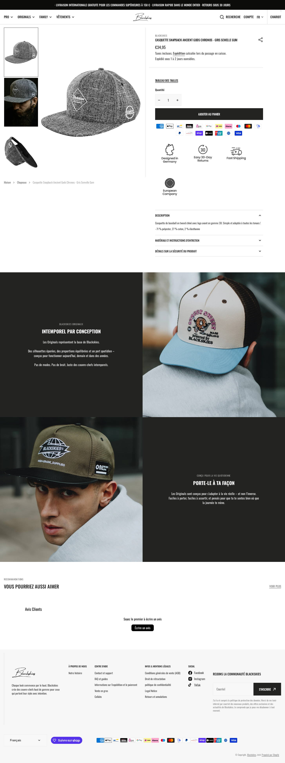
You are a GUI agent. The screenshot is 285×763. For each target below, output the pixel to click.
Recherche (233, 17)
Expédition (179, 53)
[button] (260, 39)
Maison (7, 182)
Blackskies (251, 754)
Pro (6, 17)
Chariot (275, 16)
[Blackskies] (142, 17)
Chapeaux (21, 182)
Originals (24, 17)
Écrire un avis (142, 627)
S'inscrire (265, 689)
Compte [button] (249, 17)
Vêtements (63, 17)
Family (43, 17)
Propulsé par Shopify (270, 754)
